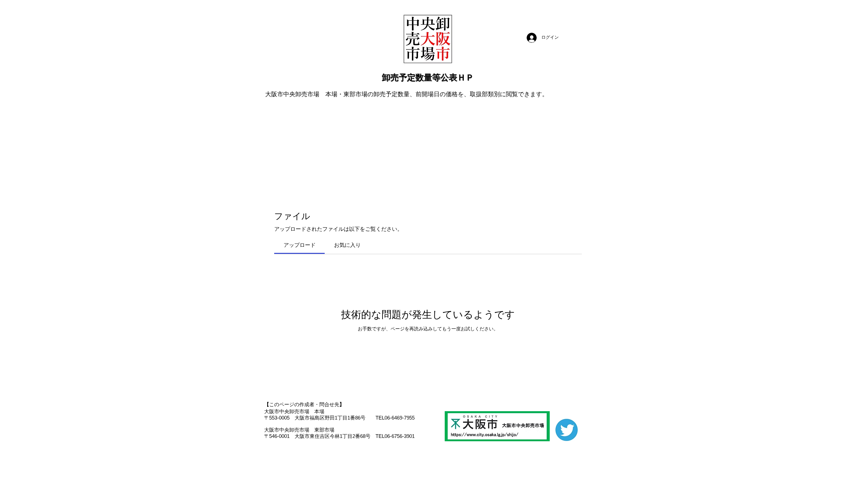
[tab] (299, 245)
